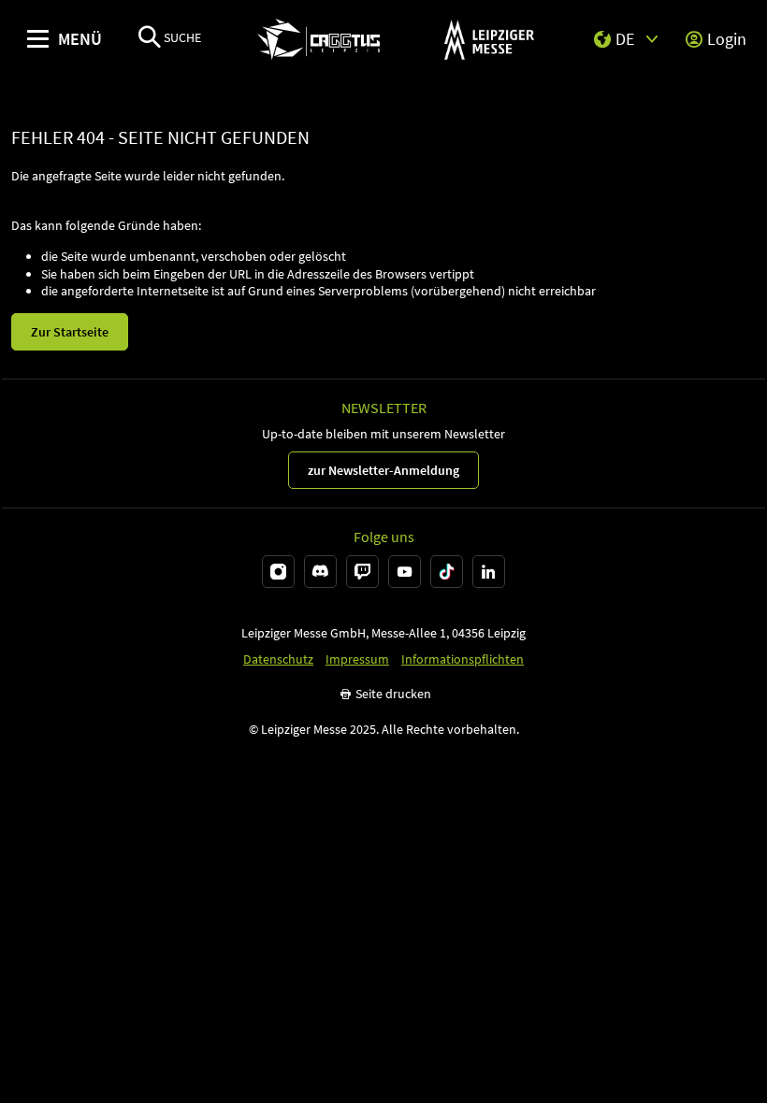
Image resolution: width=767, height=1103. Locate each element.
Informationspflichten (462, 659)
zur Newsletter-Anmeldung (383, 470)
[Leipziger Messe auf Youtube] (404, 571)
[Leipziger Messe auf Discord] (320, 571)
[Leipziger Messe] (489, 40)
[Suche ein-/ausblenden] (149, 38)
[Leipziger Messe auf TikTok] (446, 571)
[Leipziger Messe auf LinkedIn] (488, 571)
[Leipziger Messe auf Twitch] (362, 571)
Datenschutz (278, 659)
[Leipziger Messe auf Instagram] (278, 571)
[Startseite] (318, 40)
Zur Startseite (70, 331)
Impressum (357, 659)
